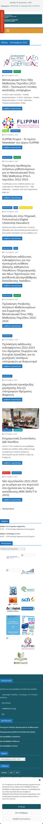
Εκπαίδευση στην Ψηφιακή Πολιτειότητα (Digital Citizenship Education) (18, 219)
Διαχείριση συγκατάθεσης (27, 820)
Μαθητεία (17, 71)
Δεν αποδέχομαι (21, 813)
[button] (40, 780)
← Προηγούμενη (7, 508)
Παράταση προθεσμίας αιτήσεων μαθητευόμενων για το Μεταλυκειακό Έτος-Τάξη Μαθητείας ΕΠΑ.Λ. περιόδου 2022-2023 (18, 172)
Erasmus (5, 131)
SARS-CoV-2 (6, 473)
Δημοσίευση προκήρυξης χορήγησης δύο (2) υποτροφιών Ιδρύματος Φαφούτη (18, 390)
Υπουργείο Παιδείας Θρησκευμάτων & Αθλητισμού (19, 727)
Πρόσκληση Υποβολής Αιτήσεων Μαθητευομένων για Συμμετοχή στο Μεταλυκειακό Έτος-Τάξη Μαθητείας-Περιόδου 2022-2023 (19, 312)
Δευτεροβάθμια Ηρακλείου (10, 737)
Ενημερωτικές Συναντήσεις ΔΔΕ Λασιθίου (19, 440)
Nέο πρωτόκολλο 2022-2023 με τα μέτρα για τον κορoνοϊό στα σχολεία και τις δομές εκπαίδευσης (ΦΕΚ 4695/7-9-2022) (20, 488)
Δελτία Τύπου (18, 430)
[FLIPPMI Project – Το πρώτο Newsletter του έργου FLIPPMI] (20, 123)
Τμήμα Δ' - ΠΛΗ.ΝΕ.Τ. (26, 207)
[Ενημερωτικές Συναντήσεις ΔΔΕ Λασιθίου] (20, 418)
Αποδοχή (21, 807)
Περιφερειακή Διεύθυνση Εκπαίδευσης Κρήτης (17, 732)
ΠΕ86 (15, 207)
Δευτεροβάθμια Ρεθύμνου (10, 741)
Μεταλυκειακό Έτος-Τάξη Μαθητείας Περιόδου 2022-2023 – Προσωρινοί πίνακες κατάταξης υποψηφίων (19, 85)
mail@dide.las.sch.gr (8, 708)
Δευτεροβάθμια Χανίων (9, 746)
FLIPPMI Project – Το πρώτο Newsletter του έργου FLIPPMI (20, 140)
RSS (3, 714)
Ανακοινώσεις (7, 71)
